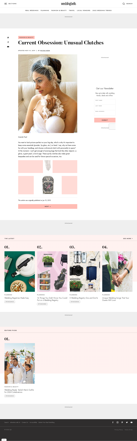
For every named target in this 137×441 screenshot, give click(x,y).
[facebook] (113, 422)
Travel (72, 10)
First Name (98, 100)
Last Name (98, 105)
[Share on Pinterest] (8, 38)
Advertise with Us (15, 422)
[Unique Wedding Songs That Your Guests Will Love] (117, 271)
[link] (68, 4)
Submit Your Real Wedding (46, 422)
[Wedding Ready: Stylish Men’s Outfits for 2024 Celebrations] (19, 363)
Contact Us (25, 422)
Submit (105, 120)
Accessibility (33, 422)
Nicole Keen (45, 50)
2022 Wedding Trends (102, 10)
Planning (45, 10)
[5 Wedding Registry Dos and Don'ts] (85, 271)
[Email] (8, 47)
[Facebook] (8, 42)
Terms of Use (129, 430)
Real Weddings (31, 10)
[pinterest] (122, 422)
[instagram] (117, 422)
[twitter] (127, 422)
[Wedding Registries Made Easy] (19, 271)
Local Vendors (83, 10)
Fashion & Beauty (59, 10)
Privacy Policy (119, 430)
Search (6, 422)
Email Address (99, 111)
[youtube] (131, 422)
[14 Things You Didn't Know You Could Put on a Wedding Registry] (52, 271)
